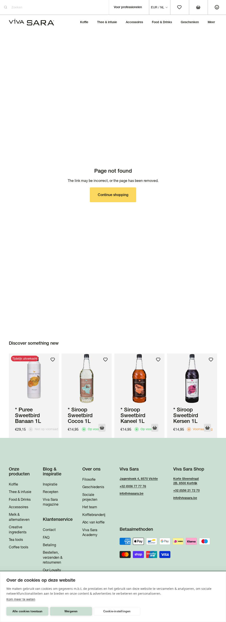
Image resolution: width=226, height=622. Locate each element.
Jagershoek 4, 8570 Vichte (139, 479)
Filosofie (89, 479)
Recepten (50, 491)
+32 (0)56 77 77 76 (133, 486)
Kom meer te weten (20, 599)
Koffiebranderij (93, 514)
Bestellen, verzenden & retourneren (52, 557)
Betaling (49, 545)
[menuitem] (211, 22)
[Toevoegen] (101, 428)
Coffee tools (18, 547)
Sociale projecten (89, 497)
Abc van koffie (93, 522)
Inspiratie (50, 484)
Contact (49, 529)
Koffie (13, 484)
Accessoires (18, 507)
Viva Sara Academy (89, 532)
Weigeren (71, 611)
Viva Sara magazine (50, 501)
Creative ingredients (17, 529)
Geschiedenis (93, 487)
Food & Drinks (20, 499)
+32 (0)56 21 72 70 (186, 490)
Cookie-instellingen (117, 611)
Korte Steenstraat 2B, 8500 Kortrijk (186, 481)
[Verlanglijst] (53, 360)
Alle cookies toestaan (27, 611)
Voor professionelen (128, 7)
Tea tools (16, 539)
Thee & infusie (20, 491)
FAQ (46, 537)
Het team (89, 507)
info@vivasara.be (131, 493)
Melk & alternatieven (19, 517)
